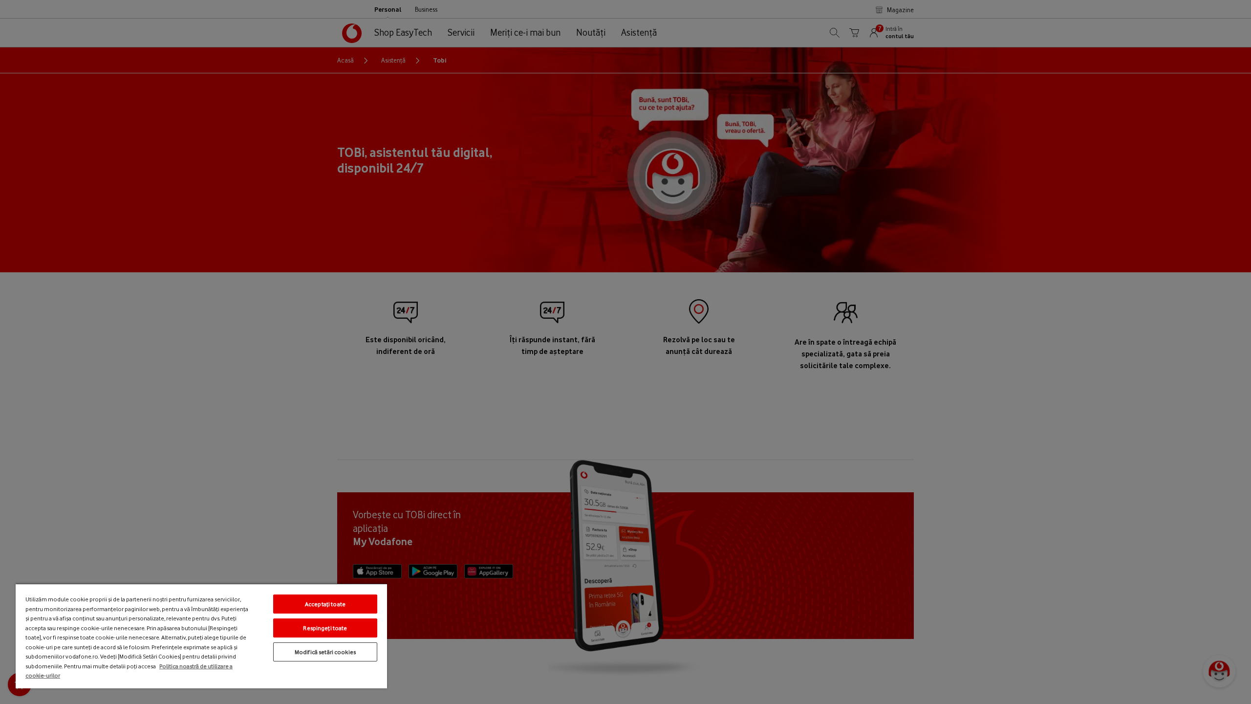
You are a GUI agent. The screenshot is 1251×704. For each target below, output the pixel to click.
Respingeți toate (325, 628)
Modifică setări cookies (325, 652)
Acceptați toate (325, 604)
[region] (201, 635)
